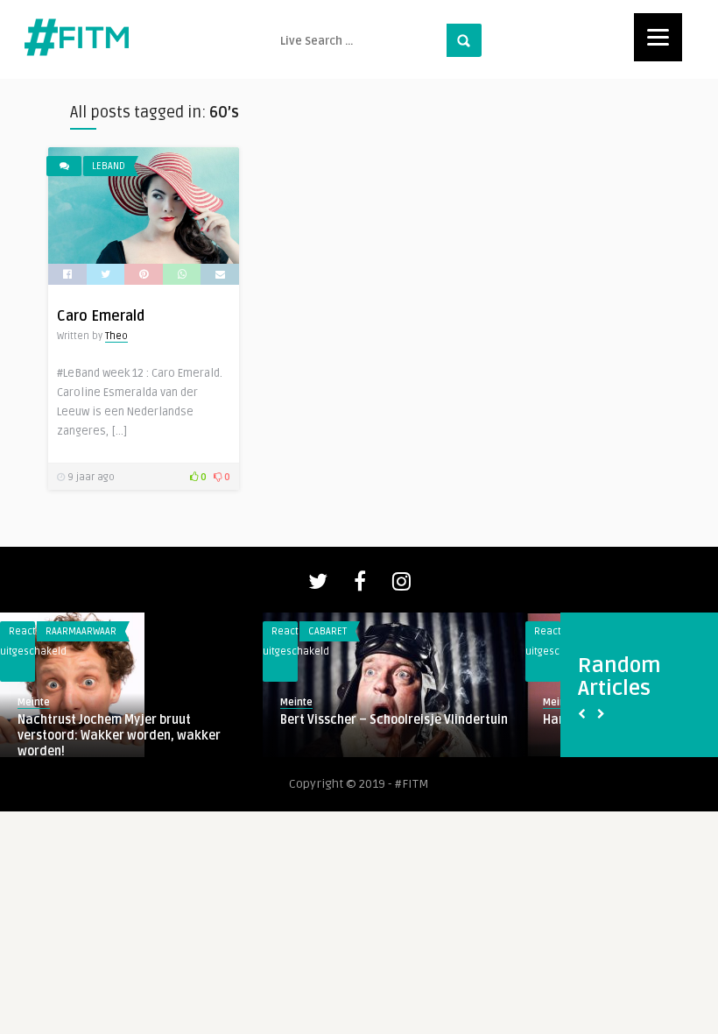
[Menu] (658, 37)
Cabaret (231, 631)
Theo (116, 336)
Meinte (200, 702)
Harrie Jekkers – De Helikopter (271, 719)
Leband (108, 166)
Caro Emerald (100, 316)
